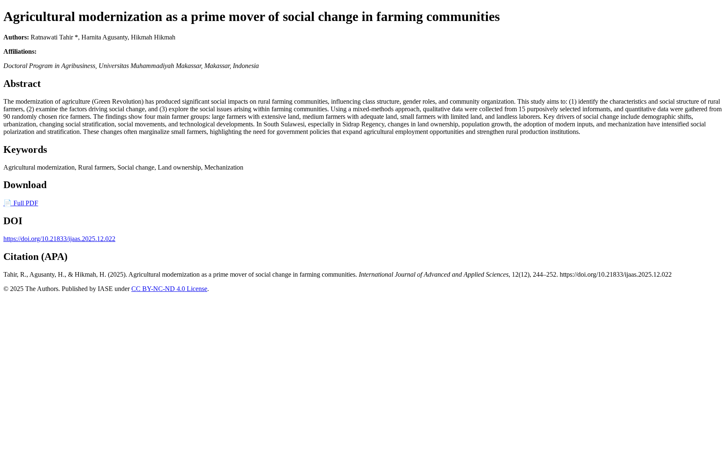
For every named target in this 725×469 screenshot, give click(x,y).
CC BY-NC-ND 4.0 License (169, 288)
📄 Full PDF (20, 203)
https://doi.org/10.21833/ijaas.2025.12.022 (59, 238)
